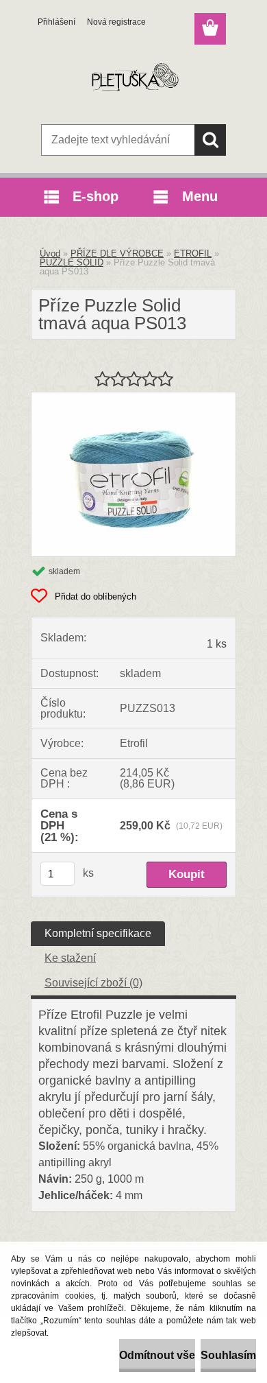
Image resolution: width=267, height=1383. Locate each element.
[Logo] (133, 80)
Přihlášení (56, 22)
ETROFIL (193, 253)
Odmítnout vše (157, 1355)
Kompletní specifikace (97, 933)
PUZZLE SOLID (71, 262)
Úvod (50, 253)
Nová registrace (116, 22)
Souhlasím (228, 1355)
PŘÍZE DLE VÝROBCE (117, 253)
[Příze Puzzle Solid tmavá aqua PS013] (133, 397)
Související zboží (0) (93, 983)
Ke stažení (70, 958)
